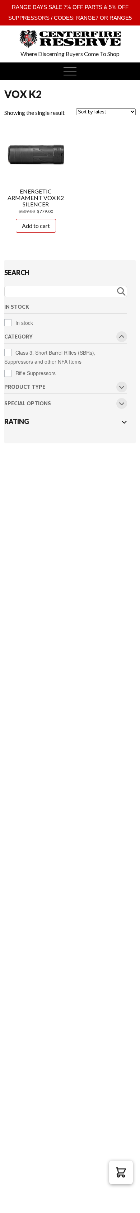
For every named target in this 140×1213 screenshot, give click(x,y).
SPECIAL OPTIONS (27, 403)
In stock (24, 322)
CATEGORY (18, 337)
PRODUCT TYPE (24, 387)
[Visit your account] (16, 34)
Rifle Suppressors (35, 373)
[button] (121, 1172)
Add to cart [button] (36, 225)
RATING (16, 421)
